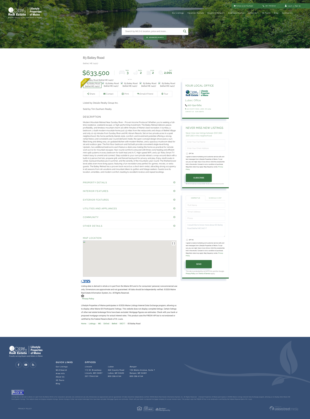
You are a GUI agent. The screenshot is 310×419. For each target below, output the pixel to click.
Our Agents (199, 111)
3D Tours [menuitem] (266, 13)
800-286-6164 (114, 376)
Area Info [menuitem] (60, 373)
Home (83, 323)
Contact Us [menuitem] (287, 13)
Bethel (114, 323)
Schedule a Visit (215, 198)
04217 (122, 323)
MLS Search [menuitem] (61, 370)
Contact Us (189, 111)
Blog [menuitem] (276, 13)
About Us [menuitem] (252, 13)
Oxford (106, 323)
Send (198, 264)
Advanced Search (156, 37)
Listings (92, 323)
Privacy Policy (88, 299)
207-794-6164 (270, 6)
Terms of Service (204, 273)
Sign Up (298, 6)
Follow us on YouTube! (244, 6)
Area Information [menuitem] (236, 13)
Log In (290, 6)
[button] (184, 31)
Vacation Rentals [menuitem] (195, 13)
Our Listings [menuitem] (178, 13)
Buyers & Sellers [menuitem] (215, 13)
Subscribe (198, 178)
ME (99, 323)
